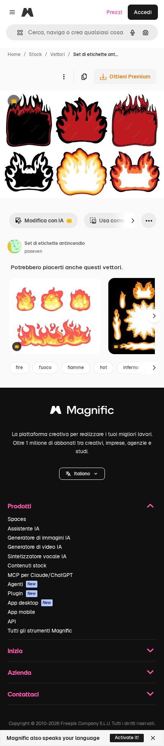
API (12, 621)
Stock (35, 54)
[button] (82, 474)
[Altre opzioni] (63, 76)
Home (14, 54)
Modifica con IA (39, 222)
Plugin (22, 593)
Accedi (143, 12)
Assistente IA (23, 528)
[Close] (153, 738)
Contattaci (23, 694)
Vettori (57, 54)
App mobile (21, 612)
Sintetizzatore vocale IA (37, 556)
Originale (50, 101)
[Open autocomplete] (16, 32)
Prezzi (114, 12)
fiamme (76, 367)
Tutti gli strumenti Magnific (40, 630)
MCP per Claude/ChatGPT (40, 575)
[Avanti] (133, 220)
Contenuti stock (27, 565)
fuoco (45, 367)
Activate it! (127, 738)
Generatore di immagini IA (39, 537)
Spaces (17, 519)
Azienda (19, 672)
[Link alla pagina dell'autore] (14, 248)
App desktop (29, 602)
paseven (33, 251)
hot (103, 367)
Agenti (22, 584)
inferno (130, 367)
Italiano (82, 474)
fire (19, 367)
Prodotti (19, 506)
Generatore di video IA (35, 546)
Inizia (15, 651)
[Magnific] (82, 412)
